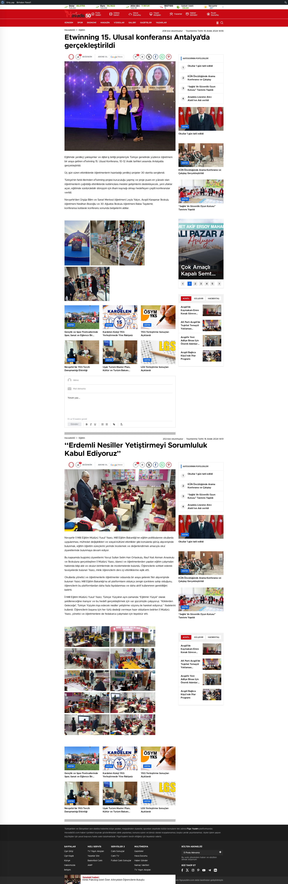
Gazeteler (146, 23)
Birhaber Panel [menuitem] (24, 2)
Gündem (68, 23)
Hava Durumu (137, 14)
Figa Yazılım (192, 829)
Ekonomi (91, 23)
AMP (90, 865)
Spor (80, 23)
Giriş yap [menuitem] (10, 2)
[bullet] (107, 424)
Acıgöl (186, 298)
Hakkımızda (69, 865)
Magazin (105, 23)
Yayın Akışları (157, 14)
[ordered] (102, 424)
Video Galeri (116, 14)
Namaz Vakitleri (141, 865)
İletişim (67, 870)
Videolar (119, 23)
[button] (190, 284)
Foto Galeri (98, 14)
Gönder (74, 424)
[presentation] (182, 284)
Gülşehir (198, 298)
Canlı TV (115, 856)
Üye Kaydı (69, 856)
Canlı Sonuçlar (117, 851)
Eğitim (82, 30)
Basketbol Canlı (95, 861)
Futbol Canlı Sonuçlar (121, 861)
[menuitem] (2, 2)
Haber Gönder (193, 14)
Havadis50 (69, 30)
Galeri (132, 23)
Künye (67, 861)
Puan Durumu (215, 14)
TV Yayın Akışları (96, 851)
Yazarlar (178, 14)
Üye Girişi (68, 851)
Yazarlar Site (93, 856)
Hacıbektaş (213, 298)
